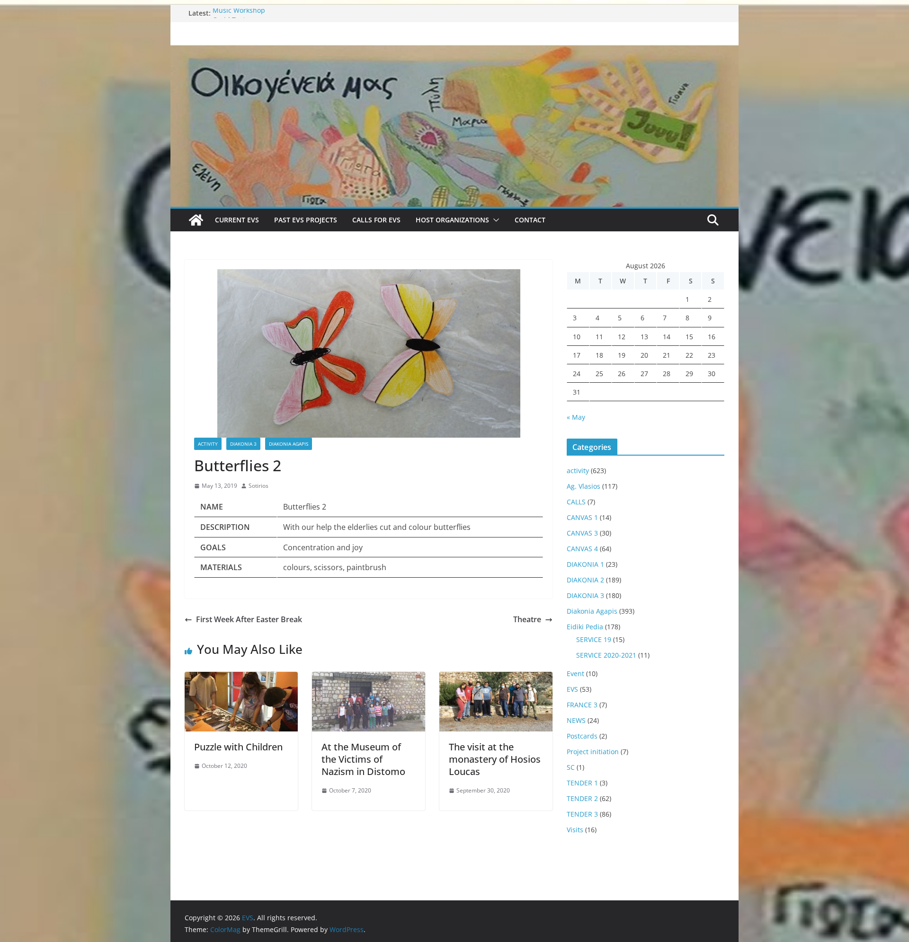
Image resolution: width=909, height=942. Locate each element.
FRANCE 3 (582, 704)
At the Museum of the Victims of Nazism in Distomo (363, 759)
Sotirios (258, 486)
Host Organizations (452, 219)
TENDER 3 (582, 814)
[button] (494, 220)
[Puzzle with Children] (241, 678)
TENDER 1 (582, 782)
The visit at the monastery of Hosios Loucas (495, 759)
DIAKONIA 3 (243, 443)
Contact (530, 219)
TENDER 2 (582, 798)
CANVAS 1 (582, 517)
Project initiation (593, 751)
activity (208, 443)
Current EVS (237, 219)
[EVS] (454, 51)
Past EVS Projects (305, 219)
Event (575, 673)
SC (571, 767)
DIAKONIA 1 (585, 564)
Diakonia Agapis (288, 443)
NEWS (576, 720)
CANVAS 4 (582, 548)
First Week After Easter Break (249, 619)
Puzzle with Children (238, 746)
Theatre (527, 619)
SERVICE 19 (593, 639)
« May (576, 417)
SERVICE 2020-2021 (606, 655)
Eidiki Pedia (585, 626)
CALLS (576, 501)
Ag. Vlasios (583, 486)
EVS (572, 689)
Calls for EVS (376, 219)
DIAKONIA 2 (585, 579)
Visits (575, 829)
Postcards (582, 735)
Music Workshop (239, 13)
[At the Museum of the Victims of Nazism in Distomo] (368, 678)
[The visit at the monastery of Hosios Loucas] (496, 678)
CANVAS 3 (582, 532)
